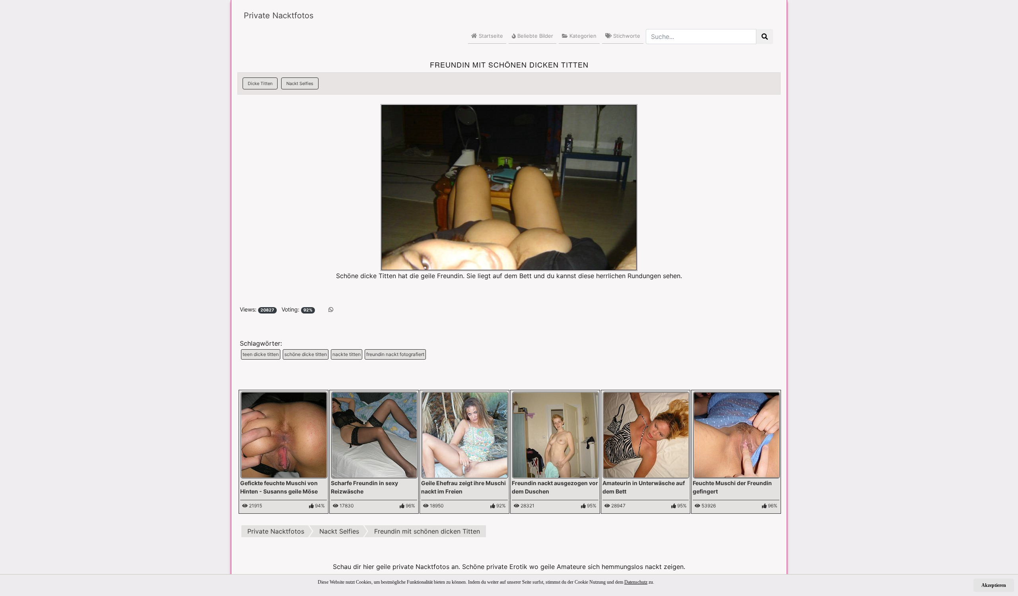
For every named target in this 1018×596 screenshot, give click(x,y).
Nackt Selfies (299, 83)
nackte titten (346, 354)
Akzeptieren (993, 585)
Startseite (490, 36)
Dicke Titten (260, 83)
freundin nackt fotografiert (395, 354)
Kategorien (582, 36)
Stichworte (626, 36)
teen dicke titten (261, 354)
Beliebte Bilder (534, 36)
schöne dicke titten (305, 354)
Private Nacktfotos (278, 15)
